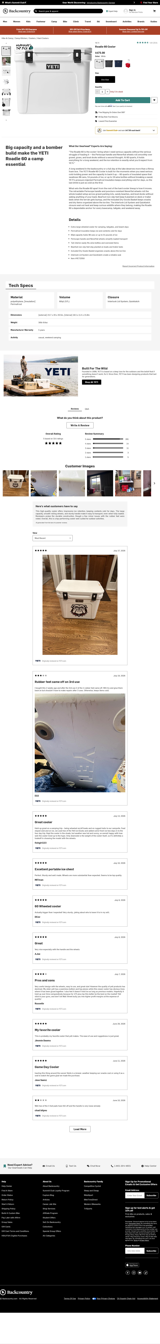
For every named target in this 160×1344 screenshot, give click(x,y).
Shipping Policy (8, 1208)
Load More (80, 1129)
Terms (136, 1240)
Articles (46, 1199)
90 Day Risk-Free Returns (108, 117)
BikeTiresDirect (91, 1199)
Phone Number (132, 1245)
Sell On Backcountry (52, 1222)
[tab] (21, 285)
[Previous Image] (6, 43)
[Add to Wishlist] (154, 100)
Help (4, 1181)
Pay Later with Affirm (11, 1217)
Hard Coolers (43, 38)
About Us (47, 1181)
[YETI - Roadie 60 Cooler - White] (6, 51)
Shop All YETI (91, 382)
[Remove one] (97, 91)
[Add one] (108, 91)
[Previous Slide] (26, 2)
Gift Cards (6, 1226)
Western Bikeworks (92, 1204)
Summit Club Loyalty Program (56, 1190)
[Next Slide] (134, 2)
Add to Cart (123, 100)
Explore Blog (48, 1195)
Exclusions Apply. (135, 1223)
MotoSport (88, 1195)
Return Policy (7, 1199)
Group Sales (7, 1222)
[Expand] (153, 130)
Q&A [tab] (87, 408)
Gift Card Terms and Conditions (15, 1231)
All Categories (49, 1235)
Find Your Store (150, 2)
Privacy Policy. (144, 1240)
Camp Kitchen (21, 38)
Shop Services (49, 1208)
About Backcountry (51, 1186)
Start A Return (8, 1204)
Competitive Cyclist (92, 1186)
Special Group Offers (52, 1231)
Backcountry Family (93, 1181)
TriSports (88, 1208)
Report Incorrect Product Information (138, 266)
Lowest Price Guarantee (108, 121)
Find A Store (7, 1190)
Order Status (7, 1195)
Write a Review (80, 425)
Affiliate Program (50, 1213)
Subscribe (151, 1195)
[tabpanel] (80, 316)
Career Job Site (49, 1204)
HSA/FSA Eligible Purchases (14, 1235)
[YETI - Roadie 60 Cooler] (6, 61)
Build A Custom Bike (11, 1213)
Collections (47, 1226)
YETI (97, 42)
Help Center (7, 1186)
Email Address (132, 1190)
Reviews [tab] (75, 408)
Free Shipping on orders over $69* (112, 112)
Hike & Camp (7, 38)
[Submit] (36, 11)
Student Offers (49, 1217)
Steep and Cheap (91, 1190)
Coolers (32, 38)
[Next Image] (6, 120)
